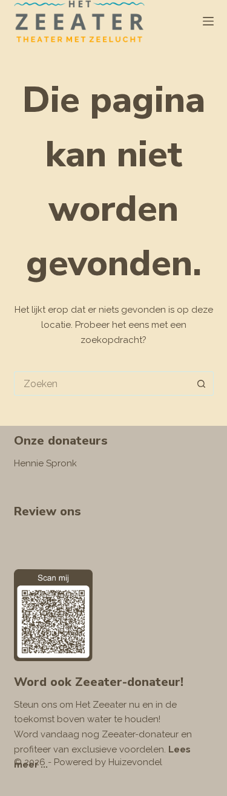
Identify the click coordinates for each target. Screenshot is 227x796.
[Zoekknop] (201, 383)
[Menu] (208, 21)
